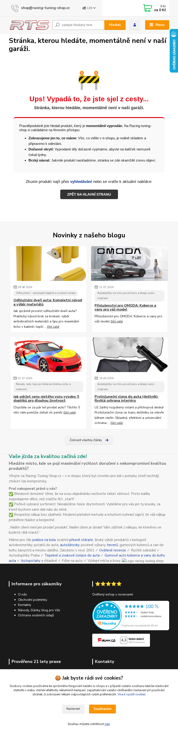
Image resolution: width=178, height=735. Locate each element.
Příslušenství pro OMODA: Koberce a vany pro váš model (125, 308)
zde (107, 724)
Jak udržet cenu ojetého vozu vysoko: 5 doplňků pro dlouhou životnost (46, 399)
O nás (22, 594)
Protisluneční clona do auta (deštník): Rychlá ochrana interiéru (126, 399)
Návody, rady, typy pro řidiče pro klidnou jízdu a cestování (43, 386)
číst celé (53, 327)
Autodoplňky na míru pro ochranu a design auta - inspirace (126, 295)
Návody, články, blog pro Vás (39, 610)
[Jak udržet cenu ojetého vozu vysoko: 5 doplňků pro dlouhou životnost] (48, 354)
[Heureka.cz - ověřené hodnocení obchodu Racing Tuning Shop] (130, 615)
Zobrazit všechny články (86, 440)
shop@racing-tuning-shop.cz (45, 8)
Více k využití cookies (132, 694)
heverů (112, 545)
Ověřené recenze (112, 550)
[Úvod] (29, 25)
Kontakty (24, 605)
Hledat (115, 24)
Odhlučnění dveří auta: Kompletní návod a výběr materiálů (47, 302)
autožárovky (69, 545)
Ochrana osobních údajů (36, 615)
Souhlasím (102, 708)
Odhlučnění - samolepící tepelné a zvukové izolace (46, 293)
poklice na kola (44, 540)
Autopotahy (30, 560)
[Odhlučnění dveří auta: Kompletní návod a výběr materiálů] (48, 263)
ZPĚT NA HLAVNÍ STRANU (89, 194)
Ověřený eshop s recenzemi (112, 594)
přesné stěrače (81, 540)
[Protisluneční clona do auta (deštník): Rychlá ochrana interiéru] (129, 354)
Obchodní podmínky (32, 600)
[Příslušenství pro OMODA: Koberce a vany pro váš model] (129, 263)
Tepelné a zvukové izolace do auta (72, 555)
